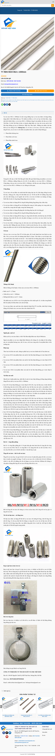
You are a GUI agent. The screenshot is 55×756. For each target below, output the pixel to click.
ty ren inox (42, 100)
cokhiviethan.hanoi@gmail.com (16, 682)
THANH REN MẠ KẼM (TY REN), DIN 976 (26, 716)
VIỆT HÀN (38, 672)
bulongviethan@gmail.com (11, 84)
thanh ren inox (6, 100)
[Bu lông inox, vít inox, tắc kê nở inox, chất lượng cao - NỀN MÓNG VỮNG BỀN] (8, 2)
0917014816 (13, 679)
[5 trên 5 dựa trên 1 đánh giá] (27, 76)
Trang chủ (19, 10)
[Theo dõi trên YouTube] (7, 736)
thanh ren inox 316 (28, 100)
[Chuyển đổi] (2, 112)
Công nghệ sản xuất (47, 729)
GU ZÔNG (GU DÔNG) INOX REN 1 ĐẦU (44, 716)
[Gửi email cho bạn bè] (9, 104)
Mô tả (5, 113)
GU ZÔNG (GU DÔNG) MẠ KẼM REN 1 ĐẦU (8, 716)
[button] (53, 1)
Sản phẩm (44, 732)
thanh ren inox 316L (36, 100)
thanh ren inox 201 (12, 100)
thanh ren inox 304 (20, 100)
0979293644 (20, 679)
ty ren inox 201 (48, 100)
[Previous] (1, 709)
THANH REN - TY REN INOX (30, 10)
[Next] (54, 709)
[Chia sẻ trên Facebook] (5, 104)
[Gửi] (52, 5)
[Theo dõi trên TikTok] (6, 732)
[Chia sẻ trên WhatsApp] (2, 104)
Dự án (43, 735)
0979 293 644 (10, 81)
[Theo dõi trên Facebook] (3, 732)
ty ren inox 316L (14, 101)
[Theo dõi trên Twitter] (9, 732)
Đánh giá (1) (7, 691)
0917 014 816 (17, 81)
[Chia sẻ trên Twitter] (7, 104)
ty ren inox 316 (8, 101)
